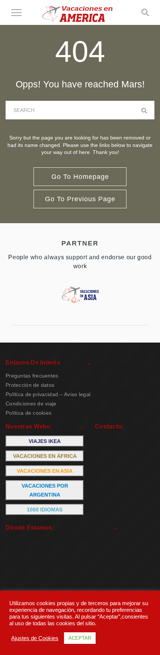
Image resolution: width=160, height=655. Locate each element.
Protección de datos (30, 385)
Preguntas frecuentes (32, 376)
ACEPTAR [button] (79, 638)
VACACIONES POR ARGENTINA (45, 490)
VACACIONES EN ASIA (45, 471)
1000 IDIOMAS (45, 510)
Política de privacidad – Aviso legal (48, 394)
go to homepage (80, 176)
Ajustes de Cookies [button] (34, 638)
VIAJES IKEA (45, 441)
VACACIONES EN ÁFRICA (45, 456)
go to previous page (80, 199)
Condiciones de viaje (31, 404)
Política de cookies (28, 413)
